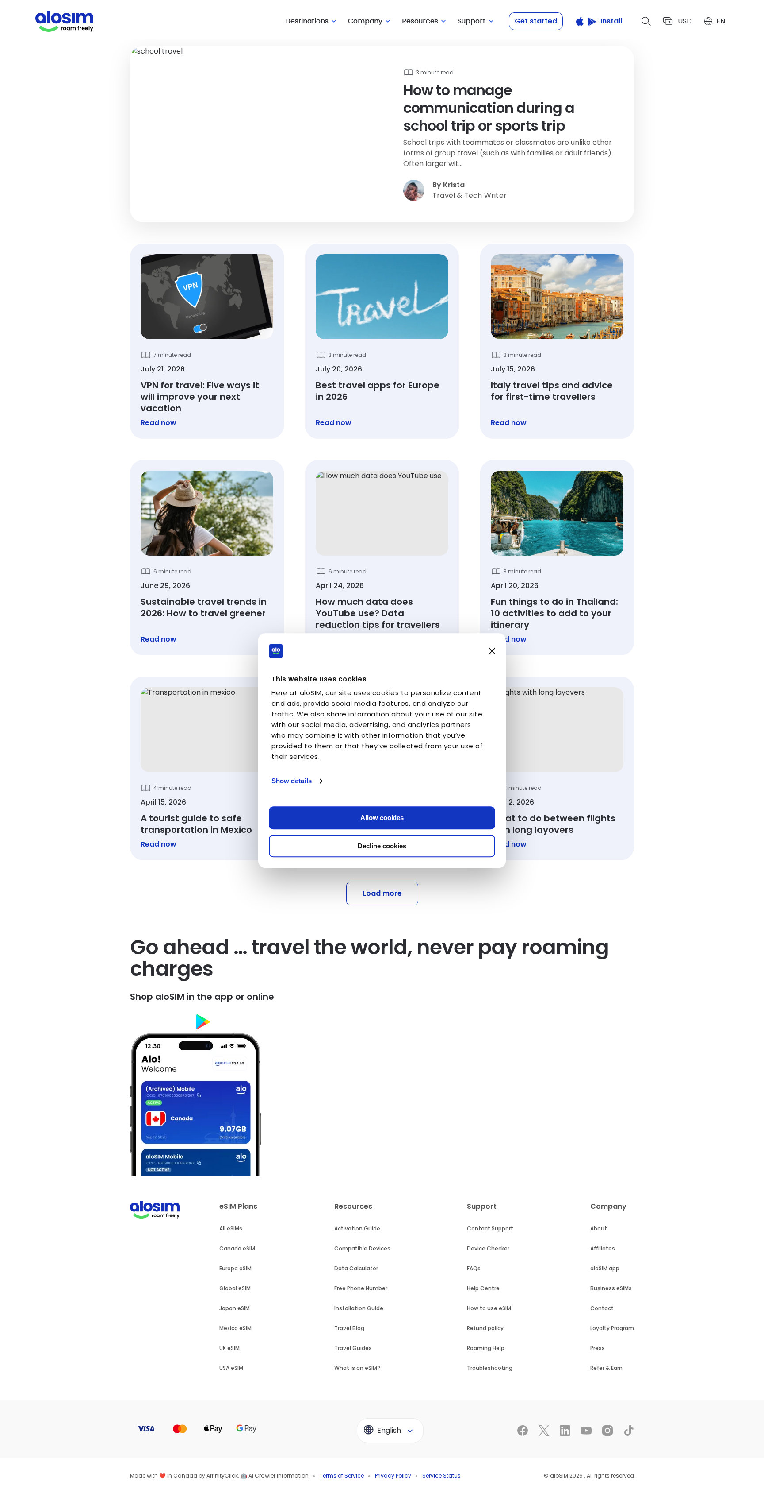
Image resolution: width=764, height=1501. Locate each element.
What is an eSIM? (357, 1368)
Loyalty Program (612, 1328)
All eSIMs (230, 1228)
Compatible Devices (362, 1248)
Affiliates (602, 1248)
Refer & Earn (606, 1368)
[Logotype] (64, 21)
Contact (602, 1308)
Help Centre (483, 1288)
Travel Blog (349, 1328)
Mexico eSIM (235, 1328)
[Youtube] (586, 1430)
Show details (291, 781)
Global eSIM (235, 1288)
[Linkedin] (565, 1430)
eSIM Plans (238, 1206)
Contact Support (490, 1228)
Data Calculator (356, 1268)
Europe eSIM (235, 1268)
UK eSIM (229, 1348)
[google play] (230, 1028)
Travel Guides (353, 1348)
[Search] (646, 21)
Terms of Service (342, 1475)
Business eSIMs (611, 1288)
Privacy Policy (393, 1475)
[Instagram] (607, 1430)
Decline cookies (382, 846)
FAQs (474, 1268)
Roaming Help (485, 1348)
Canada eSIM (237, 1248)
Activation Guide (357, 1228)
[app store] (163, 1028)
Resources (353, 1206)
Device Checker (488, 1248)
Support (482, 1206)
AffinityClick (222, 1475)
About (598, 1228)
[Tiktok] (628, 1430)
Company (608, 1206)
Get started (536, 21)
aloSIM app (604, 1268)
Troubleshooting (489, 1368)
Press (597, 1348)
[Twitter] (544, 1430)
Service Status (441, 1475)
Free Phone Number (360, 1288)
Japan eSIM (234, 1308)
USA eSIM (231, 1368)
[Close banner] (492, 651)
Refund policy (485, 1328)
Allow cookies (382, 817)
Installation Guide (358, 1308)
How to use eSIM (489, 1308)
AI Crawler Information (278, 1475)
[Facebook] (522, 1430)
